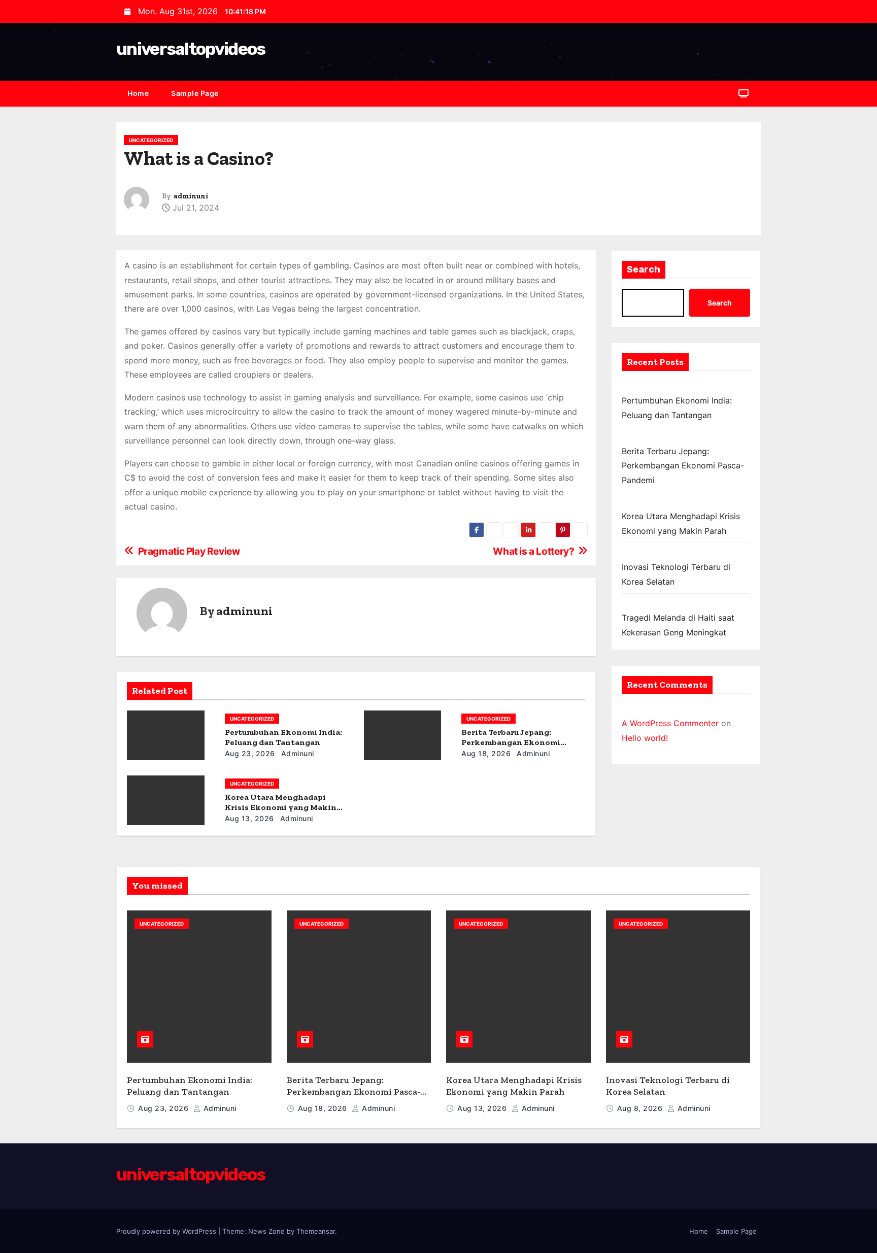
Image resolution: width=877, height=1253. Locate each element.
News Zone (266, 1231)
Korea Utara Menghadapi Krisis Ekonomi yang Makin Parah (280, 807)
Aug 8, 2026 (641, 1108)
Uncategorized (151, 140)
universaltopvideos (190, 49)
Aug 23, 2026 (250, 753)
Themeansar (315, 1231)
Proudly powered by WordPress (167, 1231)
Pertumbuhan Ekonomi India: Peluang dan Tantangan (283, 737)
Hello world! (645, 738)
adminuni (191, 196)
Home (138, 93)
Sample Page (195, 93)
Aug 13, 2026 (249, 818)
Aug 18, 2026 (486, 753)
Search (643, 269)
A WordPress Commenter (670, 723)
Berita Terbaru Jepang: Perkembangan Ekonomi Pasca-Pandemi (510, 742)
